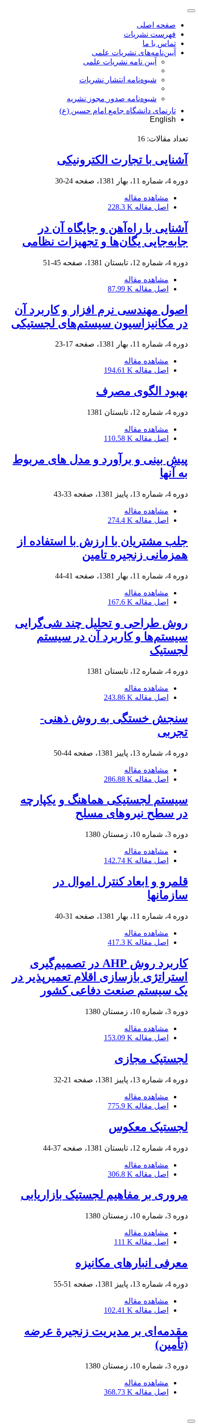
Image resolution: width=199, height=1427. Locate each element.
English (163, 119)
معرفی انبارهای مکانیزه (131, 1263)
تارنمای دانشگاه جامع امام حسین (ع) (117, 110)
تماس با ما (159, 43)
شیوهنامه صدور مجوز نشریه (111, 98)
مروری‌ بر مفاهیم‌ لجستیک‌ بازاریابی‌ (104, 1194)
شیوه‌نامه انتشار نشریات (117, 80)
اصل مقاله (138, 207)
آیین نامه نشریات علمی (119, 62)
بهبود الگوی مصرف (142, 391)
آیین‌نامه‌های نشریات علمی (134, 52)
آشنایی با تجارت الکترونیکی (122, 159)
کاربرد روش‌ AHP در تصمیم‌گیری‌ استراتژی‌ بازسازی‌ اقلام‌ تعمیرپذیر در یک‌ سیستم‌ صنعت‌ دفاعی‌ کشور (100, 977)
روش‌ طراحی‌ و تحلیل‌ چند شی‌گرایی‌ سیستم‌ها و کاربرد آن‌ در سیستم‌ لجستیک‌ (101, 636)
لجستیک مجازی (151, 1058)
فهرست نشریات (150, 34)
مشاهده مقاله (146, 198)
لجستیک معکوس (148, 1127)
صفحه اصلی (156, 25)
